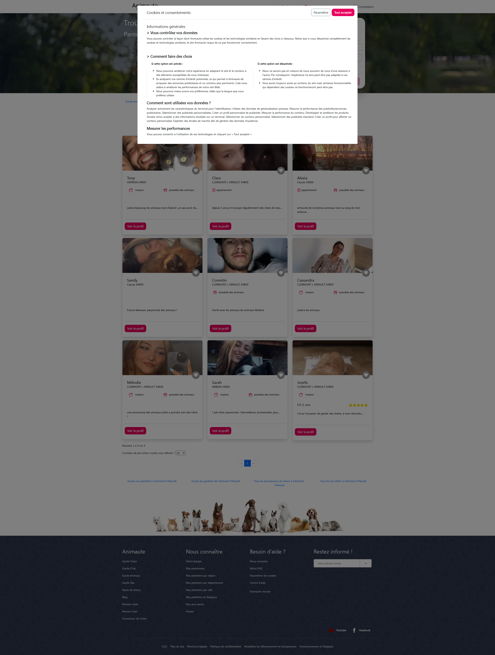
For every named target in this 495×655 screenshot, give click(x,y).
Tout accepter (343, 12)
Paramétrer (321, 12)
